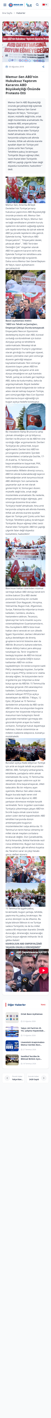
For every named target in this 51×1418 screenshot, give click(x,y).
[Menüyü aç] (4, 4)
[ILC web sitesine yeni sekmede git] (29, 5)
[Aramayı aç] (37, 4)
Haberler (20, 13)
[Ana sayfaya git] (15, 5)
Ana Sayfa (7, 13)
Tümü (43, 1005)
